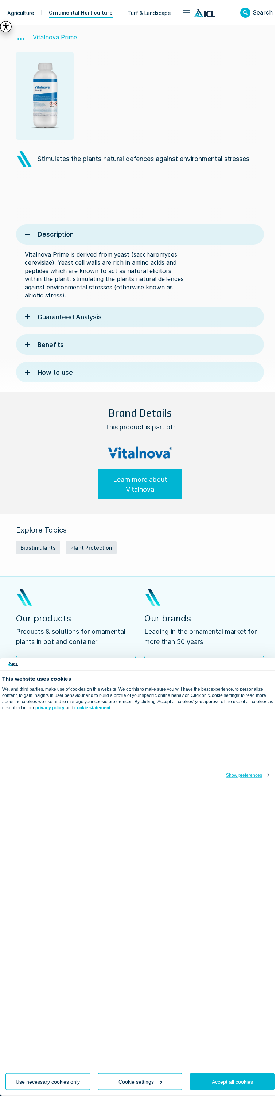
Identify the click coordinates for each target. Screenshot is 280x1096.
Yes (137, 1047)
